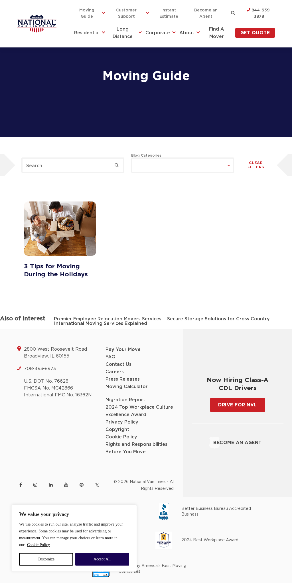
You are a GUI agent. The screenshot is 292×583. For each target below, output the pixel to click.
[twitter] (97, 485)
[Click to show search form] (233, 13)
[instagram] (35, 484)
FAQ (110, 357)
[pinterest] (81, 484)
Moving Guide (86, 13)
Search (34, 165)
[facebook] (20, 484)
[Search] (116, 165)
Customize (46, 559)
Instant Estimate (168, 13)
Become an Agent (206, 13)
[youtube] (66, 484)
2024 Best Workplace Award (209, 540)
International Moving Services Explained (100, 323)
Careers (115, 372)
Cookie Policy (38, 545)
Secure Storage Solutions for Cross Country (218, 319)
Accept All (102, 559)
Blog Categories (146, 155)
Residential (87, 33)
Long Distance (123, 33)
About (186, 33)
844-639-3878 (260, 13)
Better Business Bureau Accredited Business (216, 511)
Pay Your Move (123, 349)
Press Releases (123, 379)
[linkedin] (50, 484)
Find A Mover (216, 33)
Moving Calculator (127, 386)
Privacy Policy (122, 422)
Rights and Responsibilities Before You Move (136, 448)
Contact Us (118, 364)
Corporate (157, 33)
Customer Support (126, 13)
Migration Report (125, 400)
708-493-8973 (40, 368)
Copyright (117, 429)
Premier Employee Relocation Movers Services (107, 319)
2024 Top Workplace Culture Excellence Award (139, 411)
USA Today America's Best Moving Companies (152, 569)
